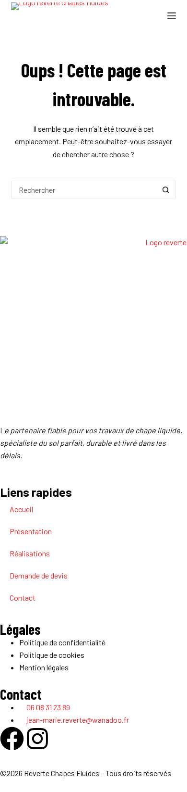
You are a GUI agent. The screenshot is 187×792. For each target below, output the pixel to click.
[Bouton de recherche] (165, 189)
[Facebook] (12, 739)
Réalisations (30, 553)
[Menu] (171, 16)
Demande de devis (39, 575)
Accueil (21, 509)
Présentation (31, 531)
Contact (22, 597)
